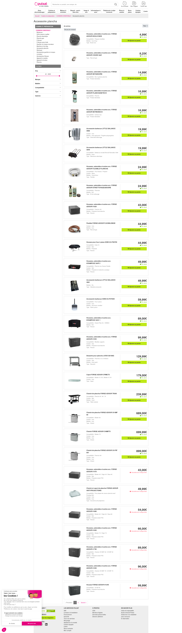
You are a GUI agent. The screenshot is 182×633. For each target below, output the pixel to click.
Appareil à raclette (42, 58)
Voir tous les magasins (45, 618)
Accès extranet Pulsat (127, 613)
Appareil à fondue (42, 60)
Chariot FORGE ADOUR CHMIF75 (98, 431)
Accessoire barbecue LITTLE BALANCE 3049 (100, 148)
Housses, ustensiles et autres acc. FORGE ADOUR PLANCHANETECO (101, 92)
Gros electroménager (40, 11)
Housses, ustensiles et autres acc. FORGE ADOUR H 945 (101, 338)
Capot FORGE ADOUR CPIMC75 (98, 374)
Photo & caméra (121, 11)
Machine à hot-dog (42, 46)
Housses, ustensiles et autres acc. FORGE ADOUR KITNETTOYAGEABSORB (101, 186)
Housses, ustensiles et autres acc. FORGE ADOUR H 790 (101, 548)
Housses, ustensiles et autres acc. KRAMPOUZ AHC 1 (98, 319)
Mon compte (67, 630)
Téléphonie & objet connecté (109, 11)
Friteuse (39, 40)
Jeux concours (125, 616)
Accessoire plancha (42, 48)
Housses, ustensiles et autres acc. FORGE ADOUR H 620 (101, 205)
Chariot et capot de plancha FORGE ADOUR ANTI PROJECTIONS (102, 489)
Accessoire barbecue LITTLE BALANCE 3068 (100, 129)
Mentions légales (97, 613)
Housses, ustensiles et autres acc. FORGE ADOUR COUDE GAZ (101, 54)
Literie (146, 11)
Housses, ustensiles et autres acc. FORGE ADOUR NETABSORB (101, 73)
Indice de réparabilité (127, 611)
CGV (93, 611)
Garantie (66, 616)
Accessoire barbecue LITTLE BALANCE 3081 (100, 281)
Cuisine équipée (138, 11)
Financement (68, 614)
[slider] (36, 75)
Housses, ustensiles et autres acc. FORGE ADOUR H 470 (101, 470)
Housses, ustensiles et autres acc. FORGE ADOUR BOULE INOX (101, 35)
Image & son (86, 11)
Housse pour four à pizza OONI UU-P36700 (101, 242)
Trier (144, 26)
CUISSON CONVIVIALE (43, 30)
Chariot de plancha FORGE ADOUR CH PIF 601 (101, 451)
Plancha (39, 62)
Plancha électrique (42, 36)
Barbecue (39, 32)
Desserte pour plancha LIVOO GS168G (100, 356)
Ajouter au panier (135, 40)
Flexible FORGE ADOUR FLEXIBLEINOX (100, 223)
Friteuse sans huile (42, 42)
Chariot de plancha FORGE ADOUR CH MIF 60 (102, 413)
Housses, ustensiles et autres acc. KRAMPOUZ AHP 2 (98, 262)
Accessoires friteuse (43, 56)
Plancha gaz (40, 38)
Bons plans (130, 11)
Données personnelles (99, 614)
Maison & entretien (63, 11)
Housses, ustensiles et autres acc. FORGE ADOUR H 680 (101, 510)
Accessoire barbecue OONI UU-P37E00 (100, 299)
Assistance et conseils (70, 622)
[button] (124, 4)
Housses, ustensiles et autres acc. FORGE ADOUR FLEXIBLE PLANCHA (101, 167)
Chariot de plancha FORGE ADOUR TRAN (101, 393)
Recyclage (67, 620)
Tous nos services (69, 618)
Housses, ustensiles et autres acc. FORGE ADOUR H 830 (101, 529)
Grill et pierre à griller (43, 34)
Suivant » (84, 602)
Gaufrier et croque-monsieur (45, 44)
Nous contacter (68, 628)
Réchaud (39, 50)
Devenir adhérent (97, 616)
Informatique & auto (95, 11)
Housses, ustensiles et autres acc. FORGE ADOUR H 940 (101, 567)
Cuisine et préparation (51, 11)
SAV (65, 611)
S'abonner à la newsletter (128, 614)
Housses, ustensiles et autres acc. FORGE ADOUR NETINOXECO (101, 110)
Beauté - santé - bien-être (75, 11)
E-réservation (125, 618)
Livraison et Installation (71, 613)
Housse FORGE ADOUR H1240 (97, 585)
